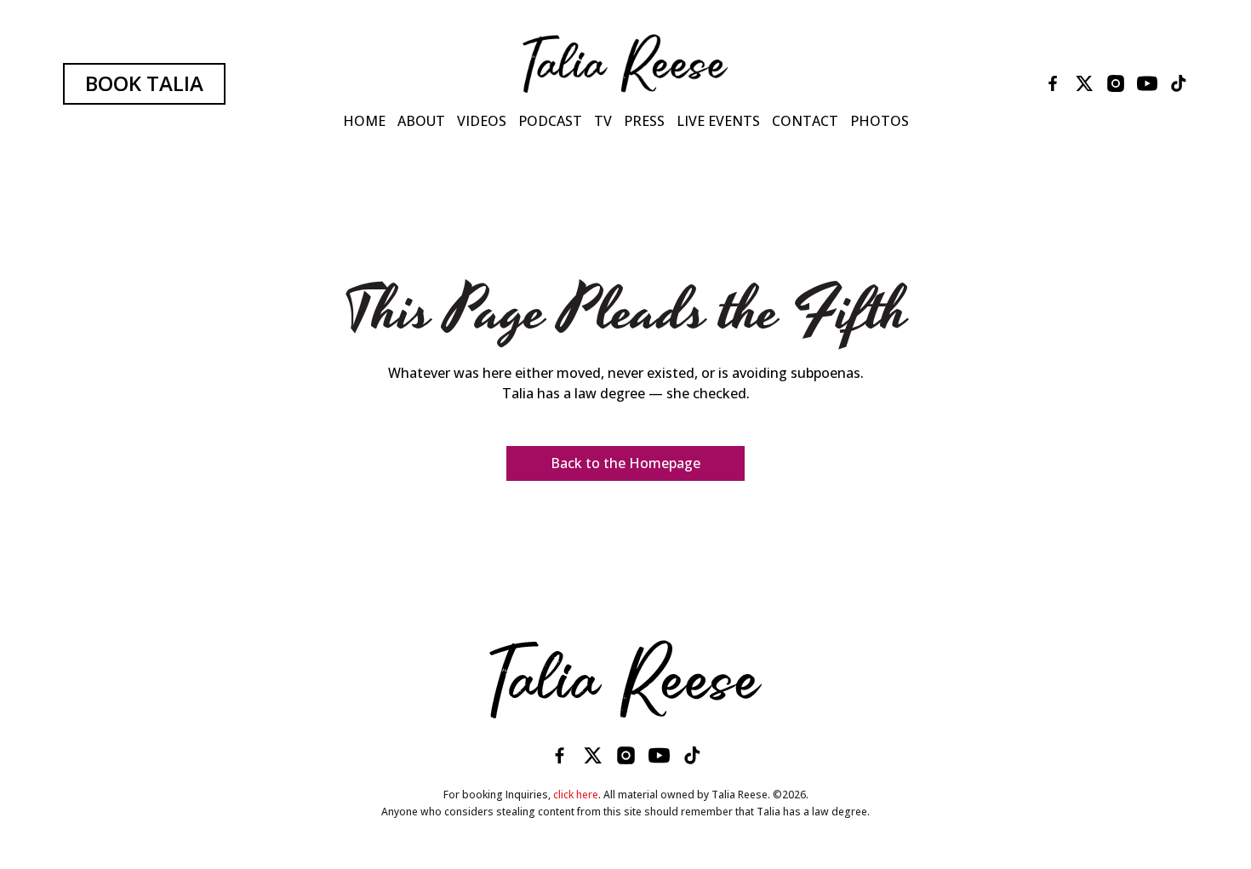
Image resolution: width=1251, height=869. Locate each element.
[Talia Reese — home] (626, 679)
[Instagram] (1115, 83)
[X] (1084, 83)
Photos (879, 120)
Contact (805, 120)
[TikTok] (1178, 83)
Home (364, 120)
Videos (481, 120)
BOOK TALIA (144, 83)
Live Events (718, 120)
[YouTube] (1147, 83)
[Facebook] (1052, 83)
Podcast (550, 120)
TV (603, 120)
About (421, 120)
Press (644, 120)
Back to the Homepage (625, 463)
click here (575, 794)
